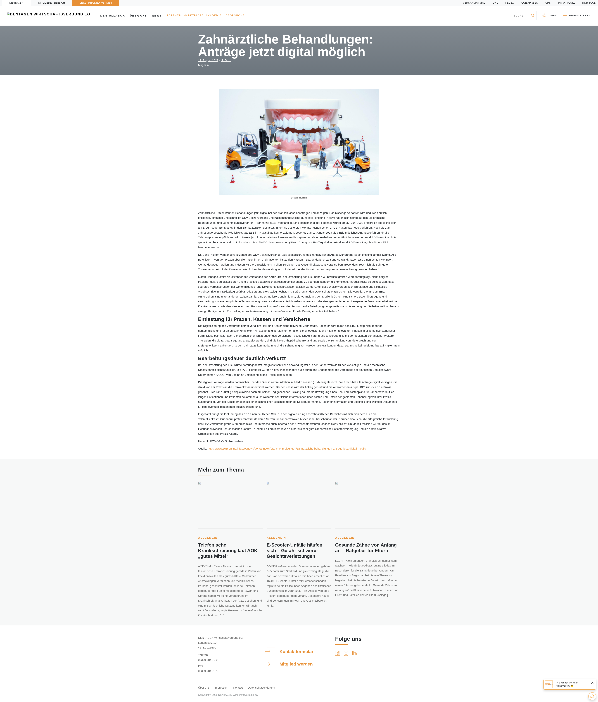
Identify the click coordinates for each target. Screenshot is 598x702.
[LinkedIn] (355, 653)
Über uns (138, 15)
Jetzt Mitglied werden (96, 2)
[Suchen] (532, 15)
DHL (495, 2)
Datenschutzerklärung (261, 687)
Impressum (221, 687)
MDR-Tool (589, 2)
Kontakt (238, 687)
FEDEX (509, 2)
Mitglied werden (296, 664)
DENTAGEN (16, 2)
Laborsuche (234, 15)
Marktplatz (566, 2)
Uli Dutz (226, 60)
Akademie (213, 15)
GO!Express (529, 2)
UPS (548, 2)
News (157, 15)
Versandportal (474, 2)
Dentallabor (112, 15)
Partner (174, 15)
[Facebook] (338, 653)
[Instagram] (347, 653)
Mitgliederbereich (51, 2)
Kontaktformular (296, 651)
